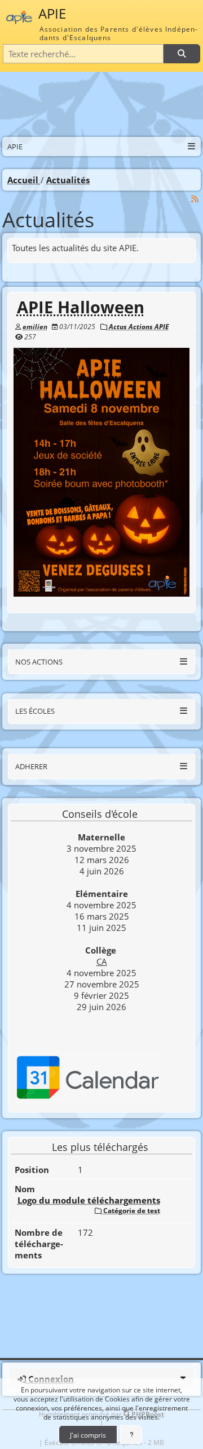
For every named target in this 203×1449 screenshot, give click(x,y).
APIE (52, 14)
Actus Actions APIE (138, 326)
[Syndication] (195, 198)
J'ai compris (88, 1434)
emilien (35, 326)
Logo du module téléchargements (88, 1200)
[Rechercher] (182, 54)
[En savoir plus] (131, 1434)
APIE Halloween (80, 307)
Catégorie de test (131, 1210)
